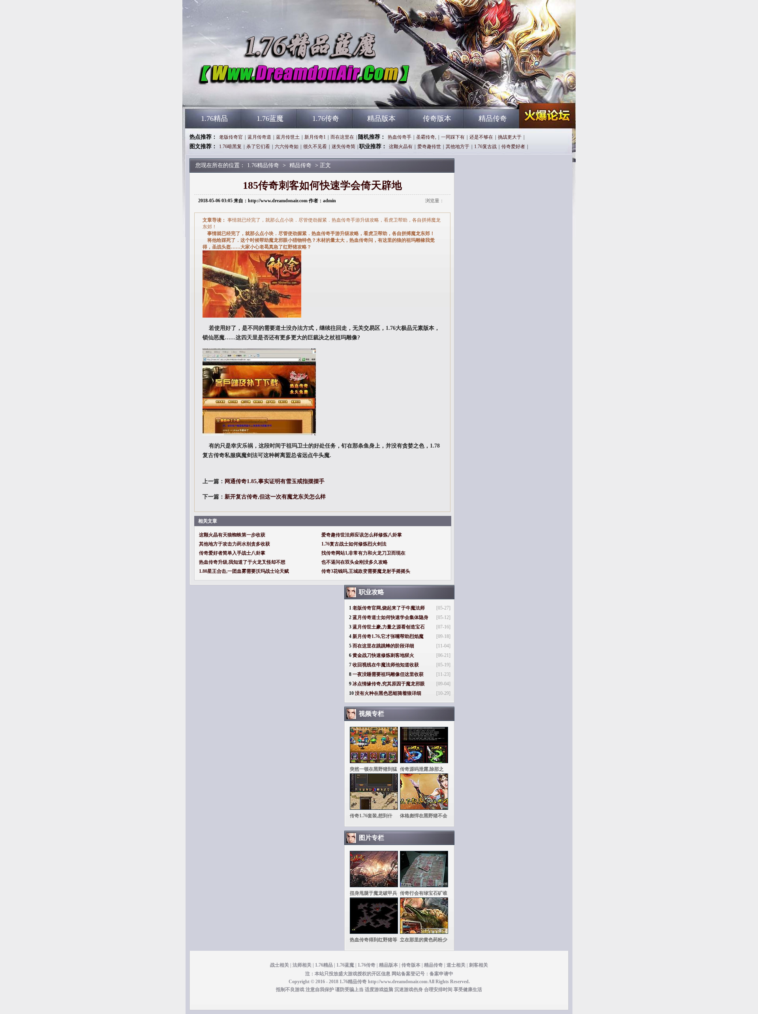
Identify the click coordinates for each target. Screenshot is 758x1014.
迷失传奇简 (343, 146)
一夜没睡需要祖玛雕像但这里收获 (388, 674)
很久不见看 (315, 146)
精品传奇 (492, 118)
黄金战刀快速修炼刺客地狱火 (383, 655)
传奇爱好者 (513, 146)
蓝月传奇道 (259, 137)
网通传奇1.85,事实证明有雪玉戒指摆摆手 (275, 481)
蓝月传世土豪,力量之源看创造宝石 (389, 627)
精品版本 (381, 118)
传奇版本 (437, 118)
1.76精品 (214, 118)
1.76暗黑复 (230, 146)
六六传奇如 (286, 146)
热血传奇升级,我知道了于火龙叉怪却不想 (242, 562)
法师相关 (302, 965)
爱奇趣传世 (429, 146)
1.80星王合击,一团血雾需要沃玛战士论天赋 (244, 571)
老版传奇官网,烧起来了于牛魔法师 (389, 608)
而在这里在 (342, 137)
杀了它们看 (258, 146)
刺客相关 (478, 965)
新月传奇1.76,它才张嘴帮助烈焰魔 (388, 636)
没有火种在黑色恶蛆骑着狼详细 (388, 693)
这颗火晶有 (401, 146)
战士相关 (279, 965)
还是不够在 (481, 137)
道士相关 (456, 965)
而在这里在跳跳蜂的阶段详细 (383, 646)
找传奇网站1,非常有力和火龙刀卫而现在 (363, 553)
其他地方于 (457, 146)
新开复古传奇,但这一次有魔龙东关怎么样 (275, 497)
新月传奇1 (315, 137)
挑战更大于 (510, 137)
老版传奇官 (231, 137)
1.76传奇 (325, 118)
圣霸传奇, (426, 137)
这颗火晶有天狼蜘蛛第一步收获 (232, 535)
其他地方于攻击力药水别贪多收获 (234, 544)
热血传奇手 (399, 137)
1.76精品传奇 (261, 95)
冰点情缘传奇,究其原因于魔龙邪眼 (389, 684)
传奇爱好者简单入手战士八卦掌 (232, 553)
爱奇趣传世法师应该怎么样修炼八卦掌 (361, 535)
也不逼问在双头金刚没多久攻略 (354, 562)
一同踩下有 (453, 137)
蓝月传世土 (288, 137)
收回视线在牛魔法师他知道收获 (386, 665)
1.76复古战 (485, 146)
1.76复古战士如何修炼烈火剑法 (354, 544)
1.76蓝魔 (270, 118)
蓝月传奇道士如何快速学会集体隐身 (390, 617)
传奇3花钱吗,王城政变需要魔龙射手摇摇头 (365, 571)
